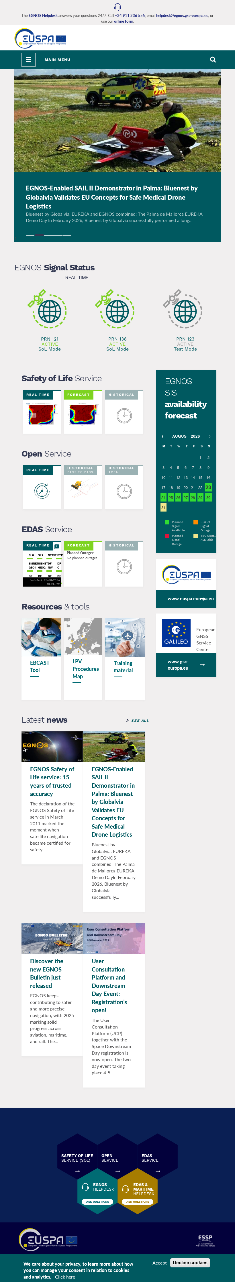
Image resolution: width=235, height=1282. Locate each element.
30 (208, 497)
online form (123, 21)
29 (200, 497)
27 (186, 497)
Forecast (78, 395)
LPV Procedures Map (86, 668)
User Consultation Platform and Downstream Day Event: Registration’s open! (109, 985)
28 (193, 497)
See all (140, 721)
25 (171, 497)
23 (208, 487)
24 (163, 497)
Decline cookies (190, 1262)
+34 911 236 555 (130, 15)
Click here (65, 1276)
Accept (159, 1262)
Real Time (76, 277)
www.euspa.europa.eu (191, 598)
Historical (122, 395)
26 (178, 497)
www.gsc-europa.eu (178, 665)
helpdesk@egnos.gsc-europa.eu (182, 15)
